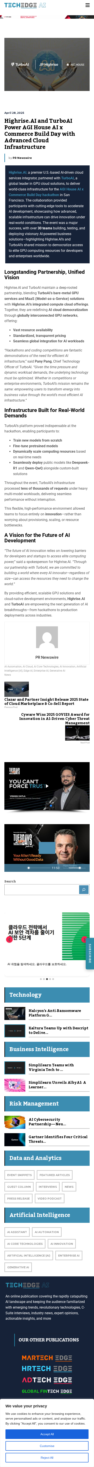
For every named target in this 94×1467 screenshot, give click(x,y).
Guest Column (19, 1186)
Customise (47, 1446)
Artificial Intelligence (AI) (28, 1255)
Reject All (47, 1457)
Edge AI (28, 670)
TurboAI (67, 178)
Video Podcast (50, 1198)
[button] (47, 786)
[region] (47, 1433)
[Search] (84, 889)
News (7, 674)
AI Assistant (17, 1232)
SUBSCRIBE (89, 953)
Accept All (47, 1434)
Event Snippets (19, 1175)
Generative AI (57, 670)
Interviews (48, 1186)
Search (10, 882)
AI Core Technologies (46, 666)
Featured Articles (55, 1175)
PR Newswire (22, 158)
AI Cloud (28, 666)
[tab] (41, 979)
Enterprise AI (41, 670)
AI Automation (13, 666)
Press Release (18, 1198)
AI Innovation (67, 666)
